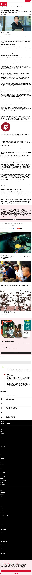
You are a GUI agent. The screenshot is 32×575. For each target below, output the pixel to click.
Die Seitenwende (2, 464)
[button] (31, 1)
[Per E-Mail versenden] (7, 228)
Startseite (1, 6)
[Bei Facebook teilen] (13, 228)
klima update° (2, 494)
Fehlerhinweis (10, 225)
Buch (7, 6)
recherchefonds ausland (3, 480)
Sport (1, 437)
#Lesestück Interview (20, 223)
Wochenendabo (7, 135)
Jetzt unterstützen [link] (16, 219)
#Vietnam (9, 223)
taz (2, 421)
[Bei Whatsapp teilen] (15, 228)
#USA (11, 223)
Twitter (21, 135)
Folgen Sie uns (2, 423)
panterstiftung (2, 482)
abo (1, 474)
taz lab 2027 (2, 525)
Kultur (4, 6)
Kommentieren (6, 225)
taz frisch (1, 508)
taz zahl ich (2, 478)
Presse (1, 468)
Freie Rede (1, 498)
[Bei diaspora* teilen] (17, 228)
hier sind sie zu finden (26, 362)
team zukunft (2, 506)
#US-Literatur (5, 223)
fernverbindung (2, 492)
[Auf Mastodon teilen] (9, 228)
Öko (1, 431)
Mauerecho (2, 496)
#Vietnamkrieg (15, 223)
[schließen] (31, 561)
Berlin (1, 439)
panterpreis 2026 (2, 484)
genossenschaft (2, 476)
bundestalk (1, 490)
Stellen (1, 466)
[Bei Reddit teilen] (19, 228)
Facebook (17, 135)
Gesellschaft (2, 433)
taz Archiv (1, 537)
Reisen (1, 544)
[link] (8, 4)
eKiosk (25, 134)
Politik (1, 429)
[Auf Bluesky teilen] (11, 228)
